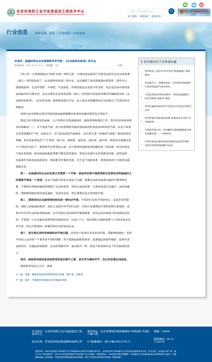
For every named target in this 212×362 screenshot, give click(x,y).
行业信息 (79, 33)
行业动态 (64, 33)
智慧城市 (144, 16)
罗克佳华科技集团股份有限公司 (63, 341)
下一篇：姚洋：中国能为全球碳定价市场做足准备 (41, 280)
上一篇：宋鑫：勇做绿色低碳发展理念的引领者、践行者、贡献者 (49, 274)
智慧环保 (156, 16)
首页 (52, 33)
